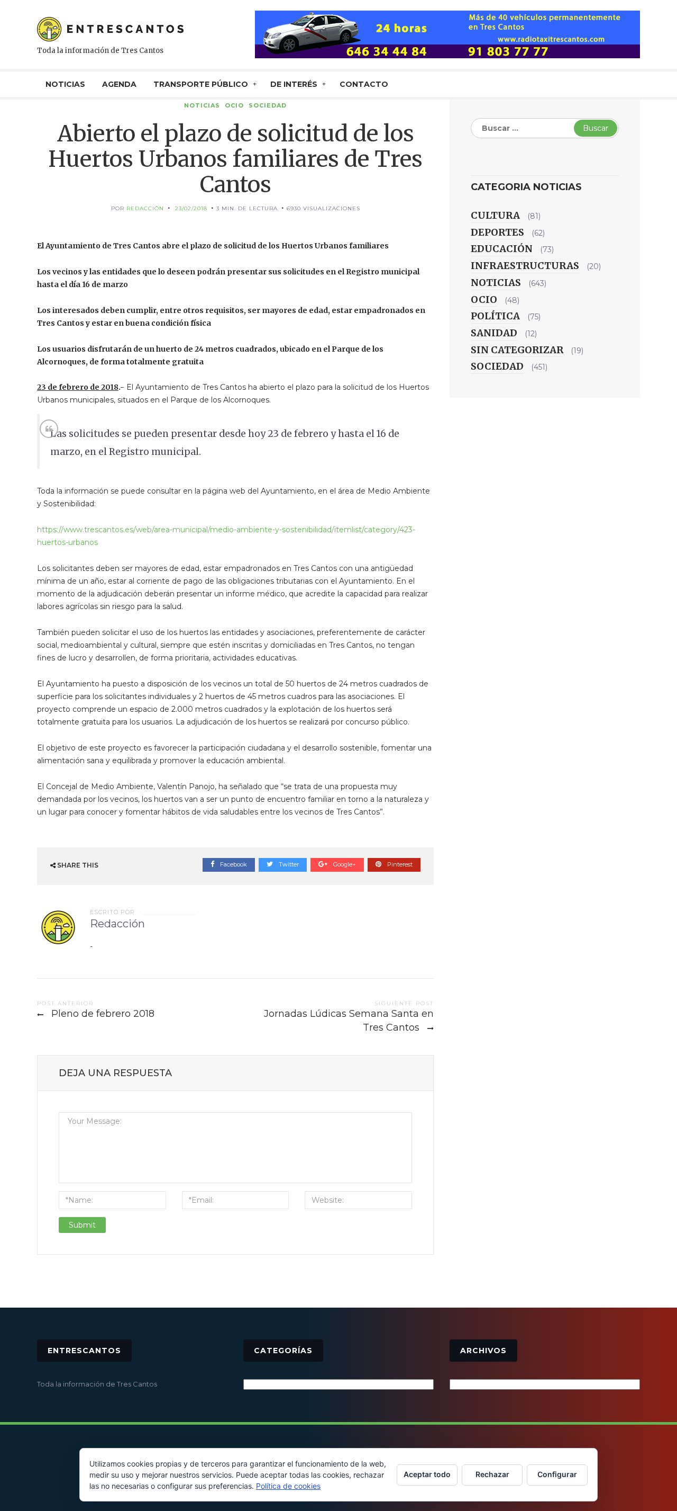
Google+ (344, 864)
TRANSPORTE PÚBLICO (200, 84)
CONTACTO (364, 84)
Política (495, 316)
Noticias (202, 105)
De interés (293, 84)
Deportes (497, 232)
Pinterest (399, 864)
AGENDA (119, 84)
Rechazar (492, 1474)
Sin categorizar (517, 350)
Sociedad (268, 105)
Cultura (495, 215)
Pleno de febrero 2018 (102, 1014)
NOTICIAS (65, 84)
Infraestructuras (525, 266)
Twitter (288, 864)
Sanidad (494, 333)
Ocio (234, 105)
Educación (502, 249)
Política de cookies (288, 1485)
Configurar (557, 1474)
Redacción (145, 208)
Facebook (232, 864)
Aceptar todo (427, 1474)
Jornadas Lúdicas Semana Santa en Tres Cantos (349, 1020)
